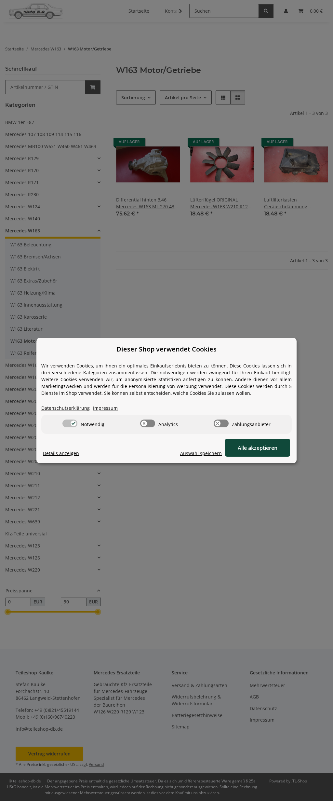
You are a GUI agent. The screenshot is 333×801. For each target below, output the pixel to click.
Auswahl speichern (201, 453)
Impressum (105, 408)
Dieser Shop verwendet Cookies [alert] (166, 349)
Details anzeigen (61, 453)
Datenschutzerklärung (65, 408)
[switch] (69, 423)
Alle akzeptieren (257, 447)
